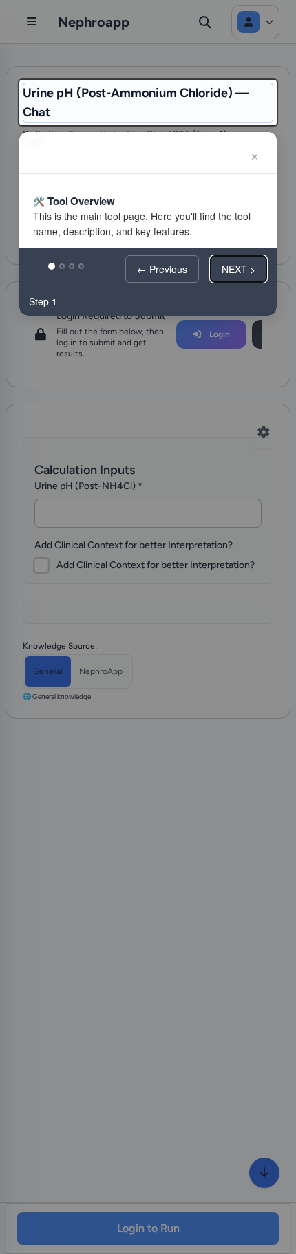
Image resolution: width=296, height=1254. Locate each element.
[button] (254, 154)
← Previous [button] (162, 269)
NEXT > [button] (238, 269)
